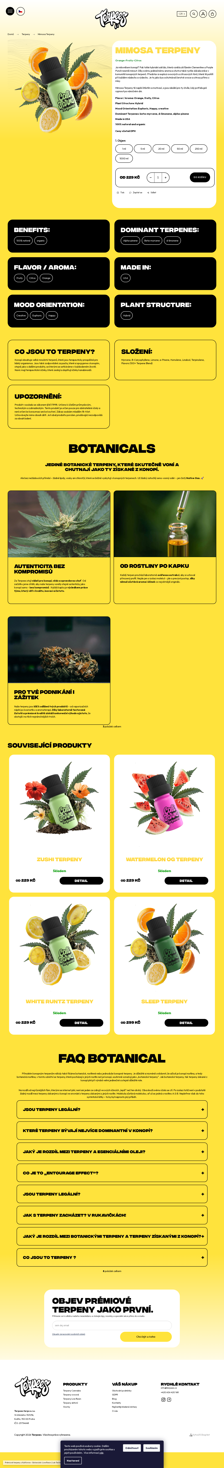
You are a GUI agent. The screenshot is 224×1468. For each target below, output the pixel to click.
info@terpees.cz (169, 1387)
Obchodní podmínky (121, 1390)
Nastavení (73, 1460)
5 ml (143, 148)
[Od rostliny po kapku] (165, 523)
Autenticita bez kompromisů (39, 568)
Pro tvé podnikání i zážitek (44, 694)
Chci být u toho (145, 1336)
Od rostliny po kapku (154, 565)
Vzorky (66, 1406)
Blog (114, 1398)
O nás (115, 1411)
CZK (181, 13)
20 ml (161, 148)
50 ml (180, 148)
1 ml (124, 148)
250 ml (198, 148)
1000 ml (124, 158)
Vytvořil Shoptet (201, 1434)
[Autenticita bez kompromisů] (59, 523)
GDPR (115, 1394)
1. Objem (120, 140)
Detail (81, 880)
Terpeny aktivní (70, 1402)
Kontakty (116, 1402)
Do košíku (200, 177)
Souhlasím (152, 1448)
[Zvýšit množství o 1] (165, 178)
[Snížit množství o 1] (150, 178)
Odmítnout (132, 1448)
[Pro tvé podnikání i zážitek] (59, 649)
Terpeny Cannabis (72, 1390)
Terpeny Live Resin (72, 1398)
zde (101, 1452)
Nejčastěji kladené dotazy (124, 1406)
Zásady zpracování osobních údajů (68, 1334)
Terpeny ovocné (71, 1394)
